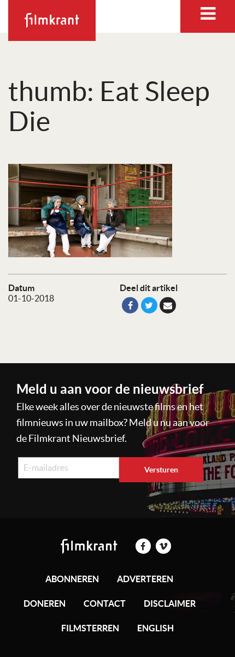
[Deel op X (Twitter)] (149, 305)
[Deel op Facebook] (130, 305)
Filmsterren (90, 628)
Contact (105, 603)
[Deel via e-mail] (168, 305)
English (155, 628)
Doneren (45, 603)
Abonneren (72, 579)
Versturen (161, 469)
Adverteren (145, 579)
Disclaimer (170, 603)
